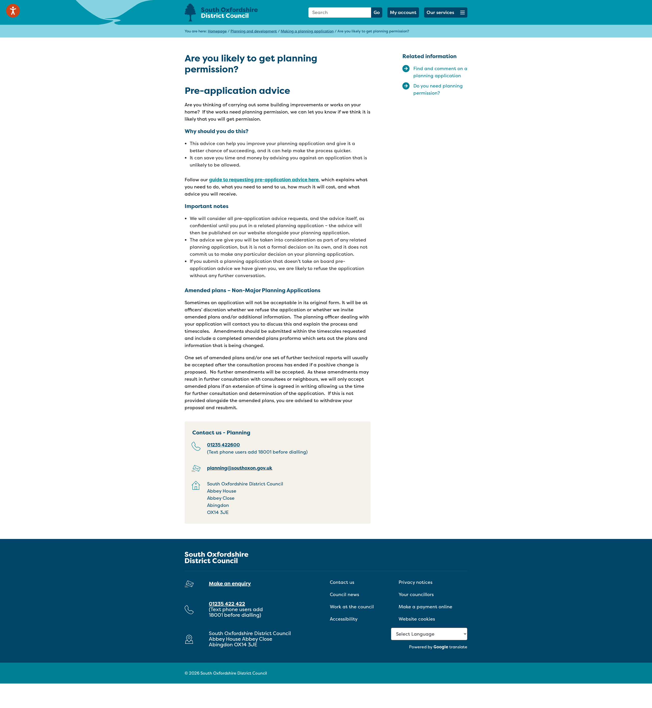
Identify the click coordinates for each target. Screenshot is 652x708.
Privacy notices (415, 582)
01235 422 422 (227, 603)
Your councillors (416, 594)
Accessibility (344, 619)
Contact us (342, 582)
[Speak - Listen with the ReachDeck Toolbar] (13, 11)
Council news (344, 594)
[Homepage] (229, 12)
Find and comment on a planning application (440, 72)
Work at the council (352, 606)
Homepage (217, 31)
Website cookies (417, 619)
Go (377, 12)
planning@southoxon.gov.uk (239, 468)
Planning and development (253, 31)
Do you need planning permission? (438, 89)
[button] (445, 12)
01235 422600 (223, 445)
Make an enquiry (230, 583)
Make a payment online (425, 606)
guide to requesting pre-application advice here (264, 179)
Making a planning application (307, 31)
